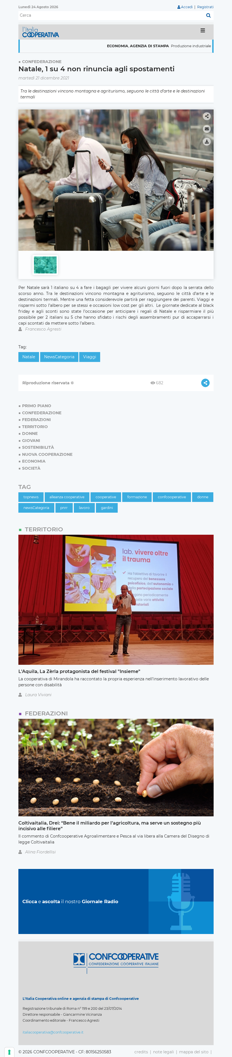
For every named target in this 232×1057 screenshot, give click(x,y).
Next (208, 178)
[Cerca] (208, 15)
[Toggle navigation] (203, 32)
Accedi (187, 7)
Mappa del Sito (194, 1051)
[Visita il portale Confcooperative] (116, 963)
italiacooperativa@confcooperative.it (53, 1032)
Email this (207, 129)
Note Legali (163, 1051)
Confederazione (41, 61)
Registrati (205, 7)
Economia (89, 46)
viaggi (89, 356)
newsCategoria (59, 356)
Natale (28, 356)
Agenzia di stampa (120, 46)
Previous (24, 178)
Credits (141, 1051)
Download (207, 142)
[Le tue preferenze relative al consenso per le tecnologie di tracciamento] (9, 1052)
